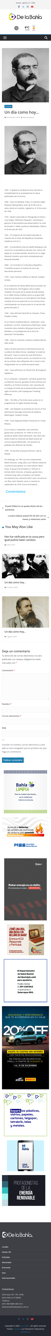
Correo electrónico (11, 716)
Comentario (8, 670)
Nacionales (6, 1262)
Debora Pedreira (28, 117)
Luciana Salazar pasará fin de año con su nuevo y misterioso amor (27, 517)
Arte (4, 1273)
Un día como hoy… (15, 582)
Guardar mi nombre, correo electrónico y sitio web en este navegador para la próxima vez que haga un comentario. (24, 748)
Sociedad (8, 106)
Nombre (7, 704)
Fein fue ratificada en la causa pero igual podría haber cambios (24, 538)
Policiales (6, 1257)
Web (4, 728)
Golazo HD (6, 1252)
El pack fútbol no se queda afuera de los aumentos (23, 508)
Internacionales (8, 1278)
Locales (5, 1247)
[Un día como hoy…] (25, 555)
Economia (6, 1267)
